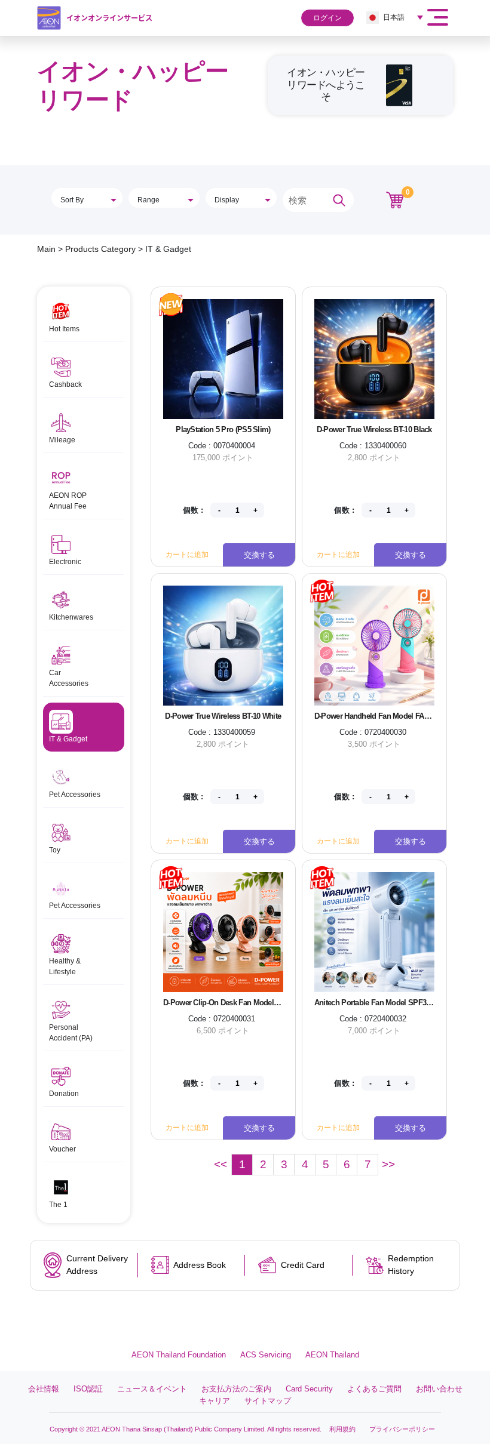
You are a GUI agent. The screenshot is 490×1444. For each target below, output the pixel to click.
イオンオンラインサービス (109, 18)
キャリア (214, 1400)
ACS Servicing (265, 1354)
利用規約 (342, 1429)
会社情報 (43, 1388)
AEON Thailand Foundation (178, 1354)
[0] (395, 199)
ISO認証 (88, 1388)
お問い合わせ (439, 1388)
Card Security (309, 1388)
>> (388, 1164)
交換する (259, 554)
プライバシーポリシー (402, 1429)
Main (46, 249)
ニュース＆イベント (152, 1388)
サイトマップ (267, 1400)
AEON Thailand (332, 1354)
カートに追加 (187, 554)
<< (220, 1164)
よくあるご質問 (374, 1388)
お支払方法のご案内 (236, 1388)
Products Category (100, 249)
